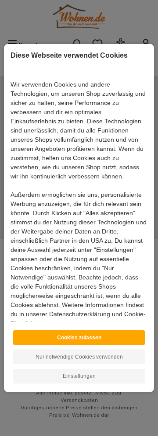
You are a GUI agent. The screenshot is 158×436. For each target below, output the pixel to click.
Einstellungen (79, 376)
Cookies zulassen (79, 338)
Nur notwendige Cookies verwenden (79, 357)
